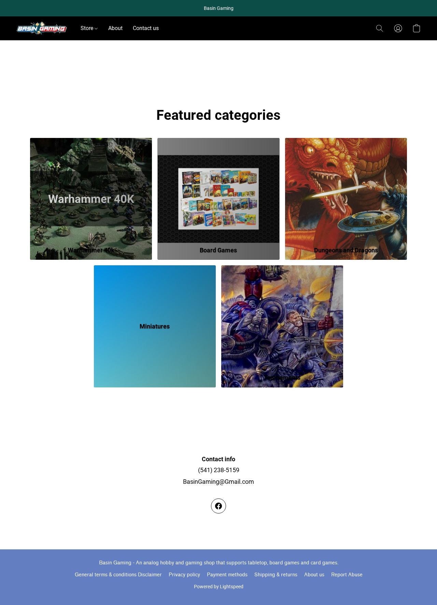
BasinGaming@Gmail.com (218, 481)
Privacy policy (184, 575)
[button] (41, 28)
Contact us (146, 28)
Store (88, 28)
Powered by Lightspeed (218, 586)
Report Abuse (347, 575)
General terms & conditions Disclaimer (118, 575)
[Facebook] (218, 505)
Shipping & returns (275, 575)
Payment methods (227, 575)
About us (314, 575)
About (115, 28)
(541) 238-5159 (218, 470)
